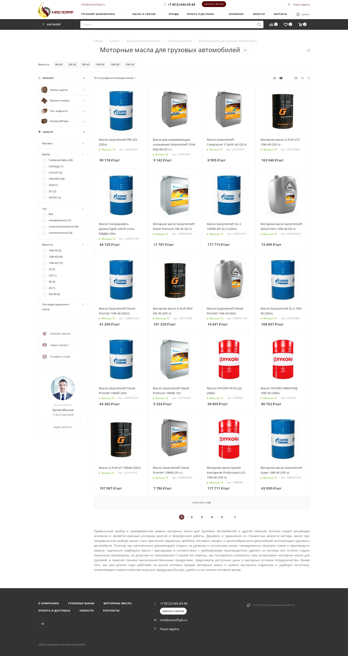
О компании (48, 603)
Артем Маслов (63, 410)
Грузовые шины (81, 603)
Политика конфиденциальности (274, 605)
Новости (87, 610)
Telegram (42, 624)
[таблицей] (308, 78)
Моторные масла (118, 603)
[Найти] (259, 24)
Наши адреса (301, 4)
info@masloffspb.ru (93, 4)
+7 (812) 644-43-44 (181, 4)
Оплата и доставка (54, 610)
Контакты (111, 610)
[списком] (302, 78)
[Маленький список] (274, 78)
